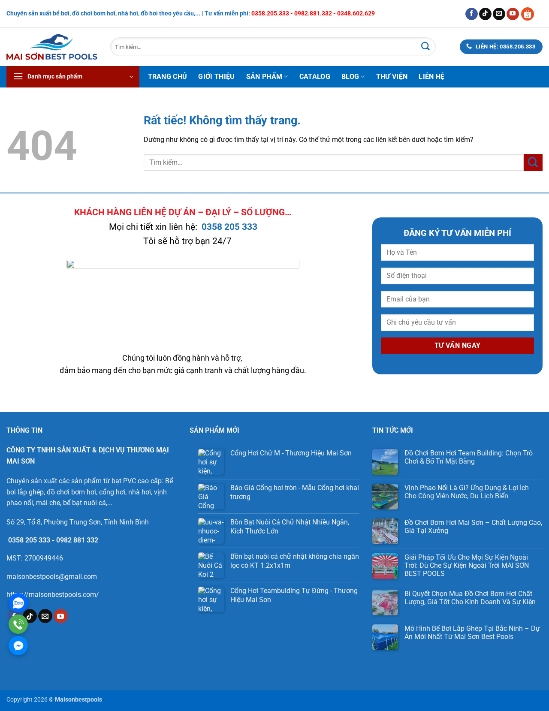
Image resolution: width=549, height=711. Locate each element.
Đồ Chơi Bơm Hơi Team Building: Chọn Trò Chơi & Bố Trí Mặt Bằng (468, 457)
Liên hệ (431, 76)
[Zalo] (18, 602)
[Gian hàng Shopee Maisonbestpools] (531, 13)
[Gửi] (425, 47)
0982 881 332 (77, 540)
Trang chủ (167, 76)
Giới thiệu (216, 76)
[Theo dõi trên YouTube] (513, 14)
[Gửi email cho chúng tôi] (499, 14)
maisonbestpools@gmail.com (51, 576)
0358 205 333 (229, 227)
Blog (350, 76)
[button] (72, 76)
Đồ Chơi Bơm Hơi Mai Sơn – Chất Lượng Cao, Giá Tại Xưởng (473, 526)
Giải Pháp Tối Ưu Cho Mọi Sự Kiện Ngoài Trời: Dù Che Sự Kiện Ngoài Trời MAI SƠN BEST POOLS (466, 565)
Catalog (314, 76)
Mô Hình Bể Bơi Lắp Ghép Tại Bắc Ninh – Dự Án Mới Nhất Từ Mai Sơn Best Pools (472, 632)
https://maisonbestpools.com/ (52, 594)
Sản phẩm (264, 76)
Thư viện (392, 76)
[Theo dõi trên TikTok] (485, 14)
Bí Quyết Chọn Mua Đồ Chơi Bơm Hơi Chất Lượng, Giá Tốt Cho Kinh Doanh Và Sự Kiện (470, 598)
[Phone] (18, 624)
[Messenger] (18, 645)
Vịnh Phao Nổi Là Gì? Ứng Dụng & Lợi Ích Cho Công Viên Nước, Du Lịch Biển (466, 492)
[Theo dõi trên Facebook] (471, 14)
